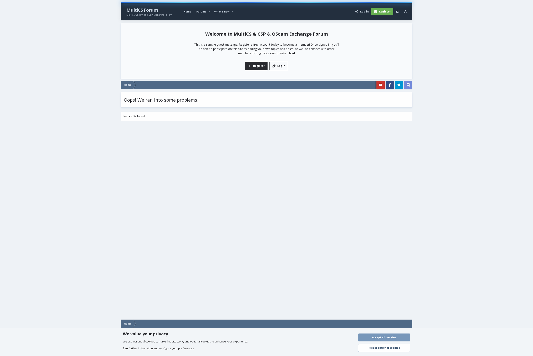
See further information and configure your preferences (158, 348)
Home (187, 11)
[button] (209, 11)
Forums (201, 11)
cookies (150, 341)
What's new (221, 11)
